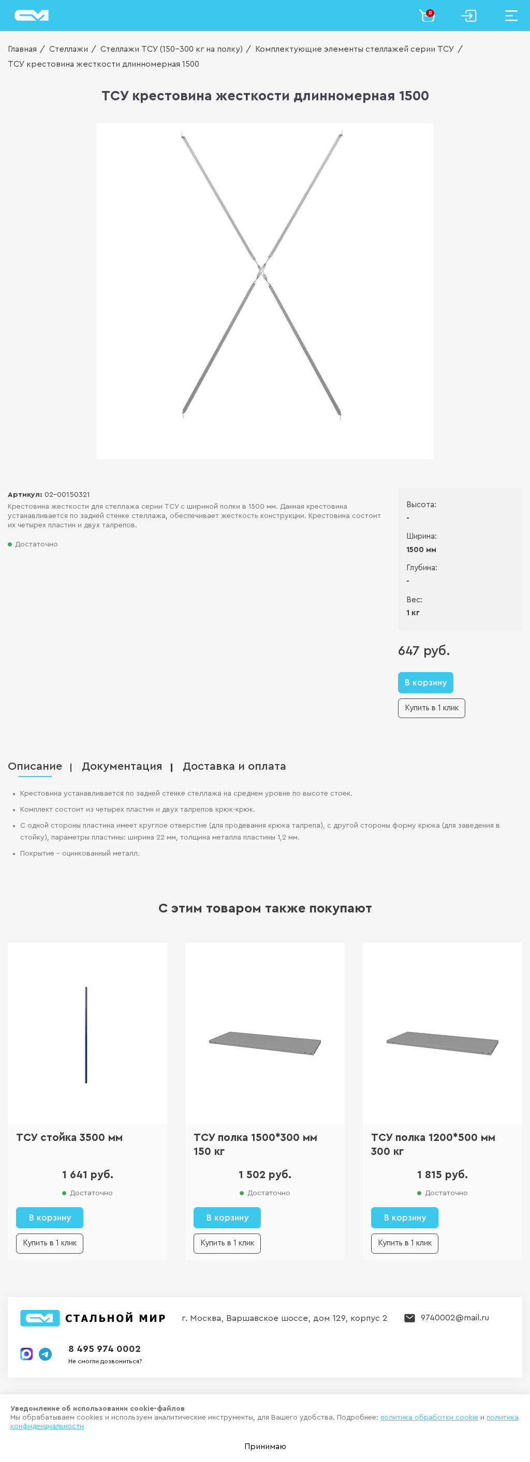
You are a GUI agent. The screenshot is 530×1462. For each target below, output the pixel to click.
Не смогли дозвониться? (105, 1361)
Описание (35, 766)
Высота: (421, 505)
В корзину (426, 682)
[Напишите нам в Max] (26, 1354)
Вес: (414, 600)
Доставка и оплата (234, 766)
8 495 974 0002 (104, 1349)
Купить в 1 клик (432, 708)
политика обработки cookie (429, 1417)
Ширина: (421, 536)
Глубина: (421, 568)
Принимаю (265, 1446)
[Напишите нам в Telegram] (45, 1354)
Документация (122, 766)
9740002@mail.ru (455, 1317)
